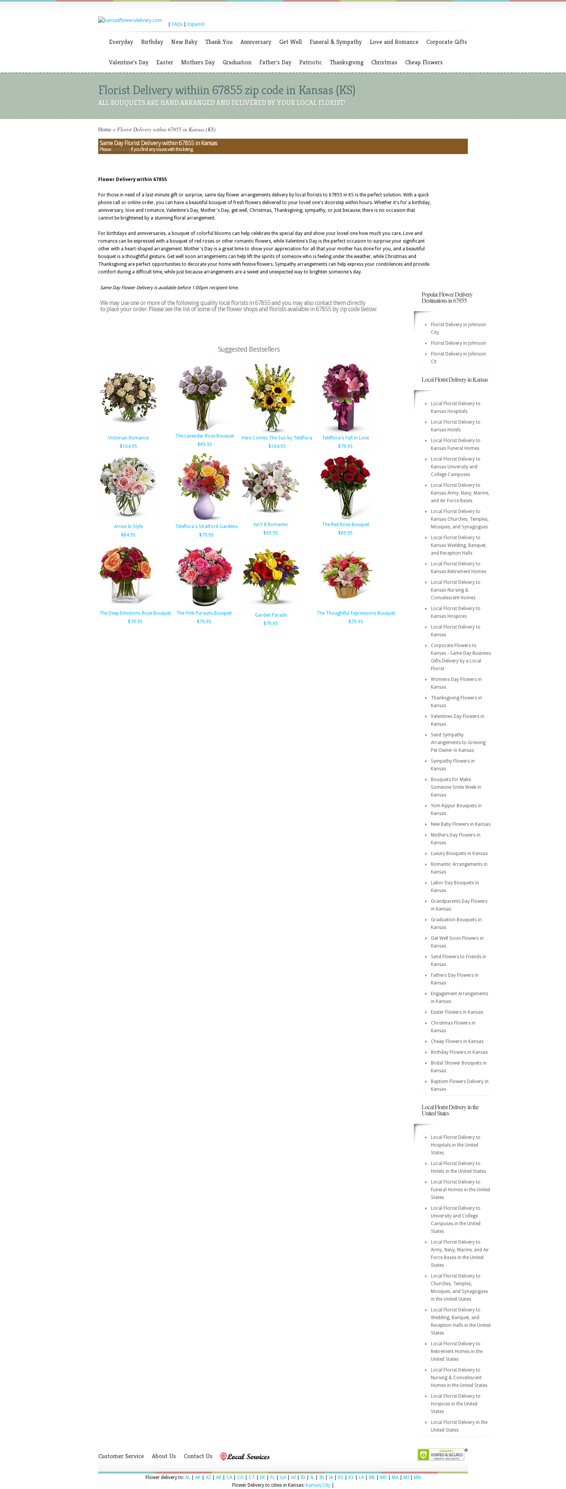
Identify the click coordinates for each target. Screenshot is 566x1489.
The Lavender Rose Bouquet (204, 436)
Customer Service (121, 1456)
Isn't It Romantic (270, 524)
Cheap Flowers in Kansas (457, 1041)
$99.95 (270, 533)
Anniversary (255, 42)
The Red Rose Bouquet (345, 524)
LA (361, 1477)
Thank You (219, 42)
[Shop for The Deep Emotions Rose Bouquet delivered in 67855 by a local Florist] (128, 607)
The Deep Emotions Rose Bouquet (135, 613)
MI (406, 1477)
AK (198, 1477)
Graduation (237, 62)
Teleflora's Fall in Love (345, 438)
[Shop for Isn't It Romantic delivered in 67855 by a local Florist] (271, 518)
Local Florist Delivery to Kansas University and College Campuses (456, 466)
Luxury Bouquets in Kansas (459, 853)
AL (187, 1477)
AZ (208, 1477)
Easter (164, 62)
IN (321, 1477)
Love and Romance (394, 42)
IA (331, 1477)
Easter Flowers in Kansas (457, 1012)
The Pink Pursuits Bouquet (204, 613)
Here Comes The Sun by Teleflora (277, 438)
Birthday (152, 42)
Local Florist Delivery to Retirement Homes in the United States (456, 1351)
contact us (121, 149)
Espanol (196, 24)
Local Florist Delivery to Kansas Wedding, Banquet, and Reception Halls (459, 545)
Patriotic (310, 62)
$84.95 (128, 535)
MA (395, 1477)
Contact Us (198, 1456)
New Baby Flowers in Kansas (461, 824)
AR (218, 1477)
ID (303, 1477)
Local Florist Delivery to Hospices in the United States (456, 1403)
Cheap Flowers (424, 62)
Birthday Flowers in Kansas (459, 1052)
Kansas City (318, 1485)
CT (252, 1477)
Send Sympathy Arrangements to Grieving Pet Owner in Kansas (458, 742)
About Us (164, 1456)
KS (340, 1477)
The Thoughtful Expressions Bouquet (355, 613)
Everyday (121, 42)
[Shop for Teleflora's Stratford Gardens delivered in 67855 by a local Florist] (204, 520)
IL (312, 1477)
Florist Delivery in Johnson (458, 343)
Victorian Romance (128, 438)
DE (262, 1477)
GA (283, 1477)
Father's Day (275, 62)
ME (372, 1477)
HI (293, 1477)
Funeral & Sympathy (336, 42)
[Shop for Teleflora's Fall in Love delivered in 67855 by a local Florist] (345, 431)
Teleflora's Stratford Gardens (206, 526)
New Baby (184, 42)
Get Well (290, 42)
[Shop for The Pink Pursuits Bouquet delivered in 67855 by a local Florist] (204, 607)
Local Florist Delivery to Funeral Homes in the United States (460, 1189)
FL (272, 1477)
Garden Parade (271, 615)
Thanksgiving (346, 62)
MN (417, 1477)
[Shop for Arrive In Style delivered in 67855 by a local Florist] (128, 520)
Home (104, 129)
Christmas (384, 62)
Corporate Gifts (446, 42)
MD (383, 1477)
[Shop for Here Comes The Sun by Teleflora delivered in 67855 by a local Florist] (271, 431)
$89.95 (205, 444)
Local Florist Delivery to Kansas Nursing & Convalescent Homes (456, 590)
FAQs (177, 24)
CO (240, 1477)
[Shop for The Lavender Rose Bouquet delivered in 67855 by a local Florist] (204, 430)
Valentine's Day (129, 62)
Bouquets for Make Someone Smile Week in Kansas (456, 787)
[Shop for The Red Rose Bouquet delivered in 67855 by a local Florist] (345, 518)
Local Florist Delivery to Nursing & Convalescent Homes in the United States (459, 1377)
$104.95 (128, 446)
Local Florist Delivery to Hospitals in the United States (456, 1145)
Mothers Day (198, 62)
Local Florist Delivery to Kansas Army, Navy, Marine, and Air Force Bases (460, 493)
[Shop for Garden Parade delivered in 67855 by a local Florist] (271, 609)
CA (229, 1477)
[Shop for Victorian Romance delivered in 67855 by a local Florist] (128, 431)
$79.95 (345, 446)
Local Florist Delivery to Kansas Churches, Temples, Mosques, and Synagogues (460, 519)
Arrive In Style (128, 526)
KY (351, 1477)
